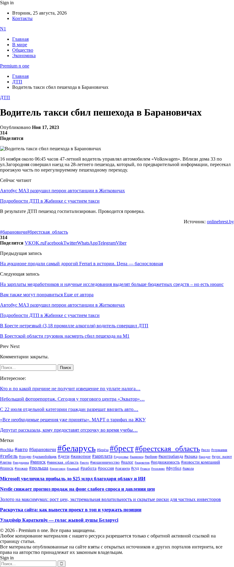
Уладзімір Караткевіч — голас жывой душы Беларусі (59, 520)
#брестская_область (47, 232)
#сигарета (122, 468)
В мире (19, 44)
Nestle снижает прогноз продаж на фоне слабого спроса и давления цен (77, 489)
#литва (6, 462)
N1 (3, 28)
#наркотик (142, 462)
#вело (205, 450)
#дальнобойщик (45, 456)
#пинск (6, 468)
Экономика (24, 55)
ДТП (5, 97)
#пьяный (73, 468)
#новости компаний (200, 462)
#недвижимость (165, 462)
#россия (106, 468)
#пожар (21, 468)
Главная (20, 39)
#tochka (6, 449)
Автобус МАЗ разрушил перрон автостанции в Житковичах (62, 190)
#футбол (173, 468)
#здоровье (121, 456)
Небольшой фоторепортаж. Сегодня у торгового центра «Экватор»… (72, 399)
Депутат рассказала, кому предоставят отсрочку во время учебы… (69, 430)
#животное (81, 456)
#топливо (158, 468)
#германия (219, 450)
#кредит (205, 456)
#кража (190, 456)
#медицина (21, 462)
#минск (38, 461)
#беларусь (76, 448)
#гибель (9, 456)
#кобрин (151, 456)
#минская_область (63, 462)
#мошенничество (105, 462)
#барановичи (13, 232)
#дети (63, 456)
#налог (127, 462)
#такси (145, 468)
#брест (122, 448)
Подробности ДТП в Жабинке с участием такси (50, 200)
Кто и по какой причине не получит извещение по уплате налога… (70, 388)
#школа (188, 468)
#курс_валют (222, 456)
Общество (22, 50)
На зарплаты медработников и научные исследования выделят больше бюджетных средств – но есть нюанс (112, 284)
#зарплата (102, 456)
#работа (88, 468)
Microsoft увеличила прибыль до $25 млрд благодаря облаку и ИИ (72, 478)
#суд (135, 468)
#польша (38, 468)
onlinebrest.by (220, 221)
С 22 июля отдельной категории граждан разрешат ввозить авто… (69, 409)
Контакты (22, 18)
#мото (84, 462)
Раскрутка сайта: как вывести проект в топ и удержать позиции (70, 509)
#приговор (58, 468)
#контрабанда (170, 456)
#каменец (137, 456)
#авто (21, 449)
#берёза (102, 450)
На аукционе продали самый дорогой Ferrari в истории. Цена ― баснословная (81, 263)
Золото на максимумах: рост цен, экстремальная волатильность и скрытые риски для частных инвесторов (110, 499)
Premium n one (14, 65)
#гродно (25, 456)
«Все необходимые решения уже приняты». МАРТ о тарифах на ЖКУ (73, 419)
